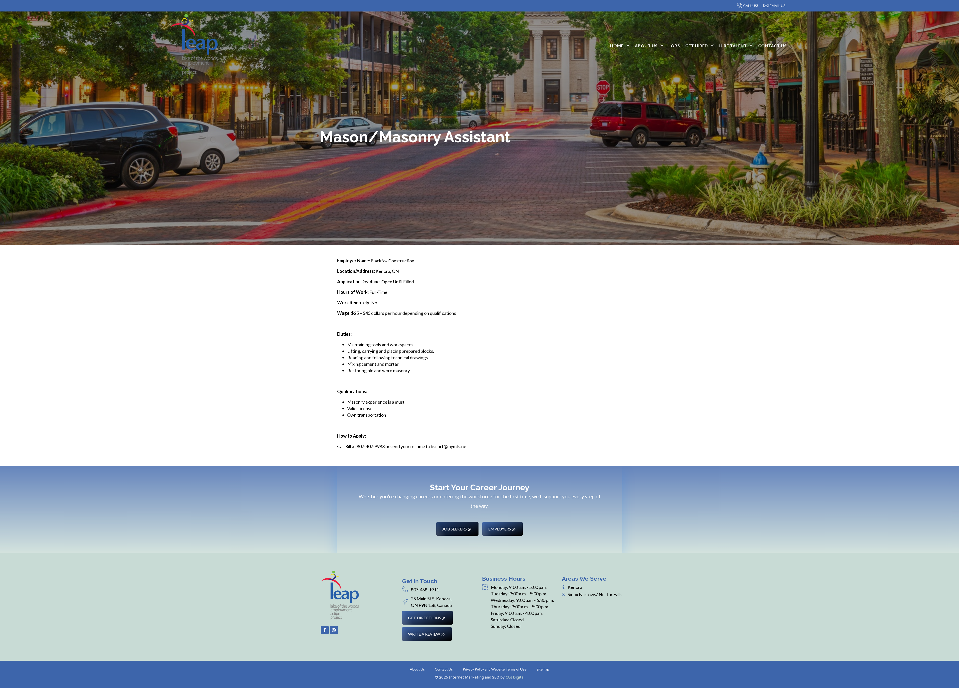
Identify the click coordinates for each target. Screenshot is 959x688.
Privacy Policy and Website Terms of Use (494, 669)
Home (617, 45)
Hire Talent (733, 45)
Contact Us (772, 45)
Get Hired (696, 45)
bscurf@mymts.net (449, 446)
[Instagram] (334, 630)
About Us (646, 45)
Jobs (674, 45)
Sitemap (542, 669)
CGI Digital (515, 677)
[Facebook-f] (325, 630)
